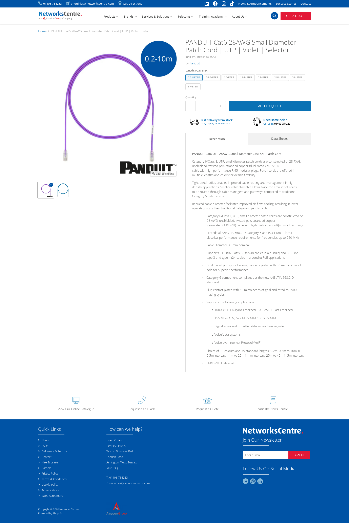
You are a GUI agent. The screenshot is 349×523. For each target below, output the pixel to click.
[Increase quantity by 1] (221, 106)
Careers (46, 468)
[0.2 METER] (194, 82)
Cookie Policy (49, 484)
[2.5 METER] (281, 82)
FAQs (44, 446)
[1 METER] (230, 82)
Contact (306, 3)
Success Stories (286, 3)
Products (109, 16)
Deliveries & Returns (54, 451)
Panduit (194, 63)
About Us (238, 16)
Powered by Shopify (50, 513)
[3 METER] (298, 82)
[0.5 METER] (213, 82)
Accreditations (50, 490)
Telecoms (184, 16)
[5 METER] (193, 91)
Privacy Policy (49, 473)
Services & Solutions (156, 16)
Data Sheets (279, 139)
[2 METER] (264, 82)
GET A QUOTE (295, 16)
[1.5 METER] (247, 82)
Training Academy (211, 16)
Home (42, 31)
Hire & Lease (49, 462)
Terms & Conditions (54, 479)
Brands (129, 16)
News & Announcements (255, 3)
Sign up (299, 455)
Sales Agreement (52, 496)
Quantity (190, 97)
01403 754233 (282, 123)
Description (217, 139)
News (45, 440)
